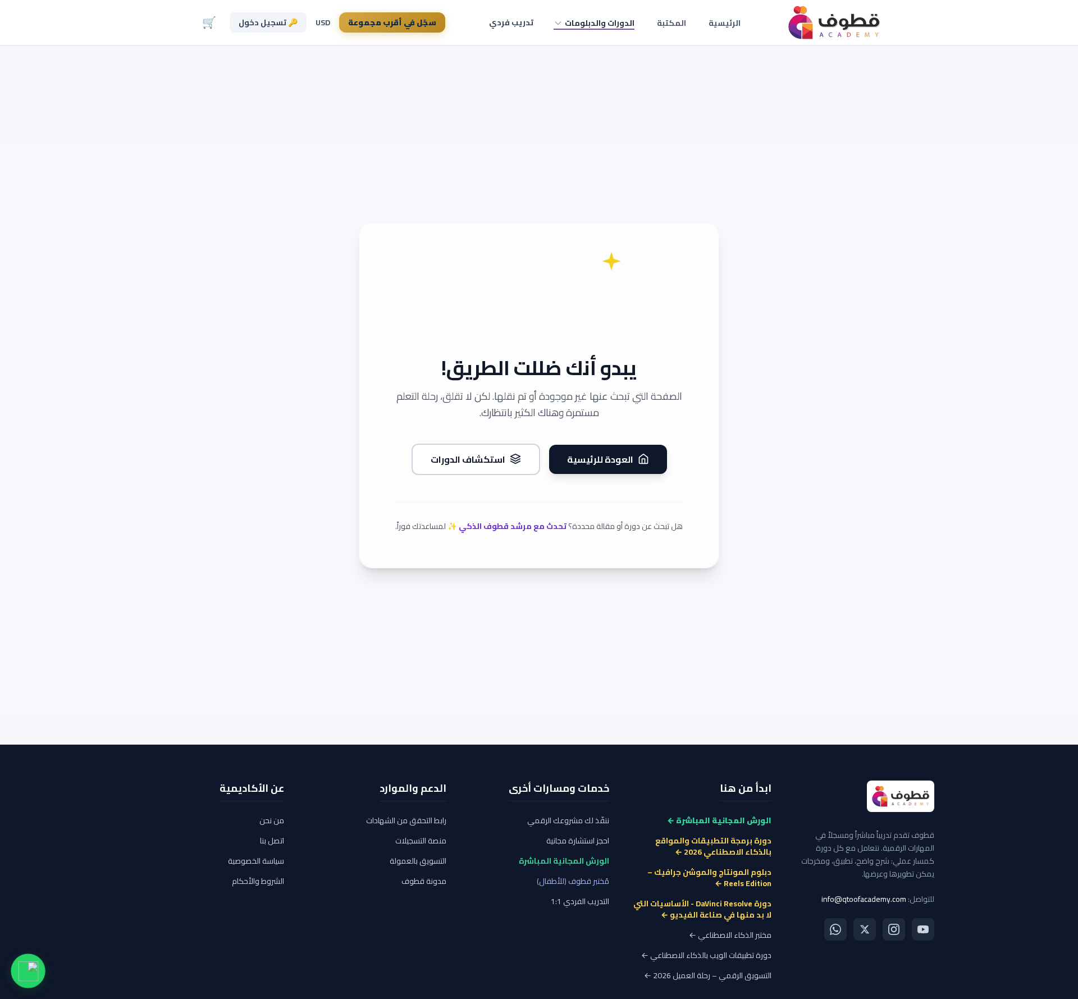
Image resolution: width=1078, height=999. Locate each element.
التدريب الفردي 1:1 (580, 901)
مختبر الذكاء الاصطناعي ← (730, 935)
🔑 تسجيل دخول (268, 22)
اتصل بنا (272, 840)
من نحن (271, 820)
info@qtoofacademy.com (863, 899)
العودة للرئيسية (600, 458)
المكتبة (671, 23)
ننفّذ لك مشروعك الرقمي (568, 820)
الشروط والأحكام (258, 881)
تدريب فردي (511, 22)
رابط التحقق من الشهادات (406, 820)
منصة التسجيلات (420, 840)
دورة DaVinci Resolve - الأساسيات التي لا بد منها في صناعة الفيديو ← (702, 909)
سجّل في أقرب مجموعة (392, 22)
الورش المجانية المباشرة (564, 861)
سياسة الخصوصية (256, 861)
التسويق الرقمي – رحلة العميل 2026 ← (707, 975)
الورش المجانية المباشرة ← (719, 820)
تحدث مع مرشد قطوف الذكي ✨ (507, 525)
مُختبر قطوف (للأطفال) (573, 881)
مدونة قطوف (423, 881)
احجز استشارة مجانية (577, 840)
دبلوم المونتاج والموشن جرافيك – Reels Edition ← (709, 878)
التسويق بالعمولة (418, 861)
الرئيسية (725, 23)
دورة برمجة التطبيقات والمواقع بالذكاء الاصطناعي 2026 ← (713, 846)
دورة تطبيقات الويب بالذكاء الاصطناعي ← (706, 955)
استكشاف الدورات (468, 458)
